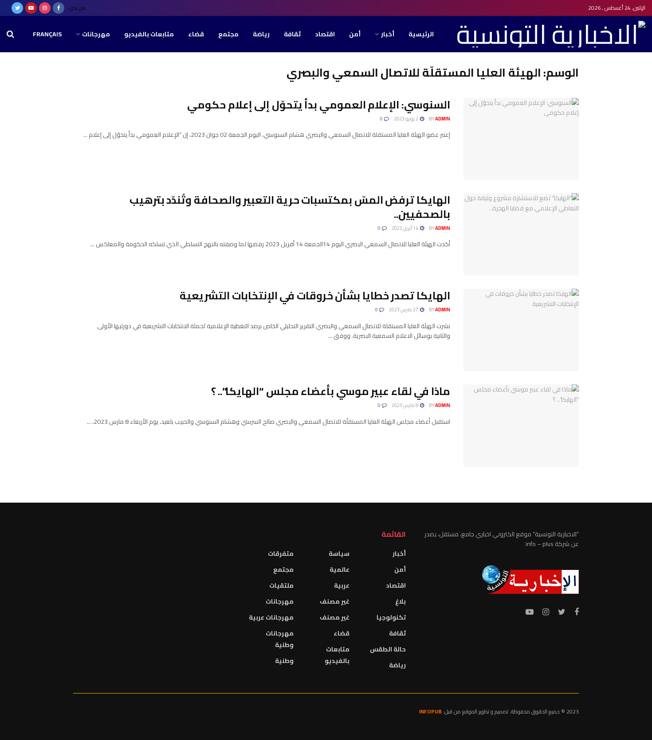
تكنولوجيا (391, 617)
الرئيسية (421, 34)
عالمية (340, 569)
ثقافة (292, 34)
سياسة (339, 553)
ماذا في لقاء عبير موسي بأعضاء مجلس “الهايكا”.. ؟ (330, 391)
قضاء (196, 34)
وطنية (284, 660)
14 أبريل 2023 (405, 228)
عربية (342, 585)
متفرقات (281, 553)
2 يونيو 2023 (406, 118)
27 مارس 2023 (404, 309)
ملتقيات (281, 585)
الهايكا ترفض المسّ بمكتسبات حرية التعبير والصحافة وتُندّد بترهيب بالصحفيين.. (290, 207)
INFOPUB (430, 711)
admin (442, 118)
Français (47, 34)
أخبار (387, 34)
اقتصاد (325, 34)
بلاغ (400, 601)
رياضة (261, 34)
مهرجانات (96, 34)
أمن (355, 34)
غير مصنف (335, 601)
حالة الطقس (388, 649)
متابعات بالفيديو (149, 34)
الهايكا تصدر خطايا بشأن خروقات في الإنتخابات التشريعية (315, 296)
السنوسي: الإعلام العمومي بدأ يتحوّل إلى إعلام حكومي (318, 105)
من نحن (77, 8)
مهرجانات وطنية (280, 639)
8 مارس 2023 (405, 405)
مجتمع (228, 34)
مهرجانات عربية (271, 617)
